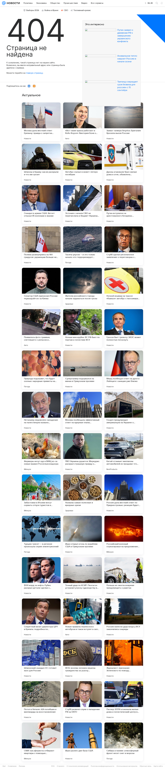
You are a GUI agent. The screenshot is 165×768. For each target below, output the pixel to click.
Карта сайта (158, 766)
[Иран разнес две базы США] (82, 742)
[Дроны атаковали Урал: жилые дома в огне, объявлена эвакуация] (123, 163)
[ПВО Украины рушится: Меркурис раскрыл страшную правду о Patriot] (82, 452)
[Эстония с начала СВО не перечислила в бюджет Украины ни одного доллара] (82, 204)
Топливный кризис (82, 10)
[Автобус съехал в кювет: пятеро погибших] (82, 163)
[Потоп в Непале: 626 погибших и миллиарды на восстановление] (41, 700)
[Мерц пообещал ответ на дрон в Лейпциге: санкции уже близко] (123, 369)
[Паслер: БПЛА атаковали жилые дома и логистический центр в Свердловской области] (123, 700)
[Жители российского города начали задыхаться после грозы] (82, 287)
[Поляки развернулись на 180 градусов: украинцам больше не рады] (41, 245)
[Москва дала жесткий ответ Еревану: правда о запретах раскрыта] (41, 121)
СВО (66, 10)
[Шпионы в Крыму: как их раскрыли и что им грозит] (41, 163)
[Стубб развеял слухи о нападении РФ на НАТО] (82, 700)
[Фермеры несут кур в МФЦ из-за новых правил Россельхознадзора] (41, 452)
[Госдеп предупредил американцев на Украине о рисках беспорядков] (123, 411)
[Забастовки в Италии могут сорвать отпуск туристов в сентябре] (41, 493)
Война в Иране (51, 10)
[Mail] (4, 3)
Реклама (22, 766)
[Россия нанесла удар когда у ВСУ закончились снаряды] (123, 618)
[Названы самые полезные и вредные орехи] (82, 493)
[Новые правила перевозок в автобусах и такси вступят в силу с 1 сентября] (82, 618)
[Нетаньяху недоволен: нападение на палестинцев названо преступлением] (41, 411)
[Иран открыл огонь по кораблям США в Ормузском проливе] (82, 535)
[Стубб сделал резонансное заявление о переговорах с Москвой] (123, 245)
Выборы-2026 (32, 10)
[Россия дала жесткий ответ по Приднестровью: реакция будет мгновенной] (123, 493)
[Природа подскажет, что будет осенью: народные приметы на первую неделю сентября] (41, 369)
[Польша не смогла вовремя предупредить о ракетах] (123, 576)
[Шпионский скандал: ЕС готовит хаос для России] (41, 659)
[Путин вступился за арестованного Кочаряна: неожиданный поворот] (123, 204)
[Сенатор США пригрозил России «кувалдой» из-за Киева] (41, 287)
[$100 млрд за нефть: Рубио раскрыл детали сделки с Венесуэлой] (41, 576)
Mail (4, 766)
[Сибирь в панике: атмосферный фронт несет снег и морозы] (123, 742)
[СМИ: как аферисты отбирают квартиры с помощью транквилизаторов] (41, 742)
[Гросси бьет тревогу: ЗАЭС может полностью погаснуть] (123, 328)
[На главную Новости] (13, 3)
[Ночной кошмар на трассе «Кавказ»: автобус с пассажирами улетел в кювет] (123, 287)
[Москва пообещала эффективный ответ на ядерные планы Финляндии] (82, 411)
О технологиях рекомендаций (77, 766)
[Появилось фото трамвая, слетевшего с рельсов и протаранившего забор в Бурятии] (41, 328)
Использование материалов (127, 766)
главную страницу (34, 73)
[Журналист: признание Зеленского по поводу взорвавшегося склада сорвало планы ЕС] (123, 659)
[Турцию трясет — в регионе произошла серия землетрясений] (41, 535)
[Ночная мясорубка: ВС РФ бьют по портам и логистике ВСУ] (82, 328)
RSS (53, 766)
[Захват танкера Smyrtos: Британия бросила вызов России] (123, 121)
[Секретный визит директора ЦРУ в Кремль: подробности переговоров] (41, 618)
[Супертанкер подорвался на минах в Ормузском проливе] (82, 369)
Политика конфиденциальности (102, 766)
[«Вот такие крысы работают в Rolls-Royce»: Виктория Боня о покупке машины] (82, 121)
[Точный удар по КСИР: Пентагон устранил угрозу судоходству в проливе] (82, 576)
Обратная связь (145, 766)
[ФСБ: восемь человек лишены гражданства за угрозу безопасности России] (82, 659)
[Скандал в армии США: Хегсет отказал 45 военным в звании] (41, 204)
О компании (12, 766)
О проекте (60, 766)
